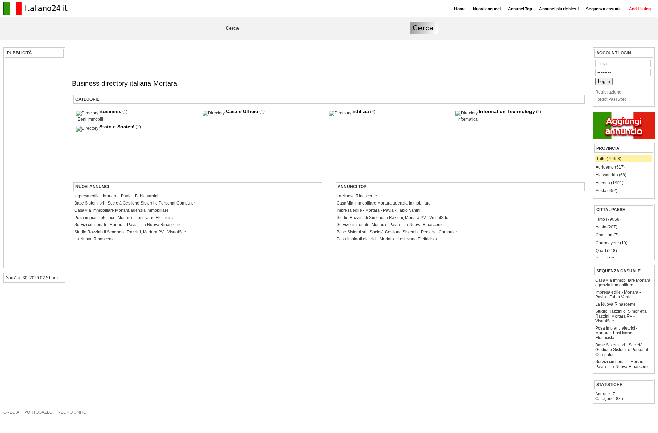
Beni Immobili (90, 119)
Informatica (467, 119)
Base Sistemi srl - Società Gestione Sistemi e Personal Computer (621, 350)
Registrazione (608, 92)
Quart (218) (606, 250)
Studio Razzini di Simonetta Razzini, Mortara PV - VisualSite (621, 316)
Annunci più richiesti (559, 9)
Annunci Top (520, 9)
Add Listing (640, 9)
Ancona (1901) (609, 183)
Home (460, 9)
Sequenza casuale (604, 9)
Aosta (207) (606, 227)
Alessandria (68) (611, 175)
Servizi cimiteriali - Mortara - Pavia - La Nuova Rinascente (622, 364)
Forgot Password (611, 99)
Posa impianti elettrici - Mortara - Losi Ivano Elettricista (616, 333)
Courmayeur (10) (611, 242)
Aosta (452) (606, 190)
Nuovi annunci (487, 9)
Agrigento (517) (610, 167)
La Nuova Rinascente (615, 304)
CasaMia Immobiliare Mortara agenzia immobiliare (622, 282)
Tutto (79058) (608, 158)
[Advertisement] (33, 162)
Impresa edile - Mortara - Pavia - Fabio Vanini (618, 294)
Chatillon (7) (607, 235)
